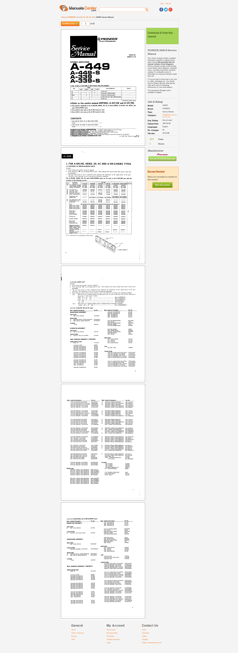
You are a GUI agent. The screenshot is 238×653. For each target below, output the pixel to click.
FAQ (73, 639)
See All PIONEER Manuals (162, 158)
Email (144, 630)
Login (162, 3)
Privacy (74, 636)
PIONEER (71, 17)
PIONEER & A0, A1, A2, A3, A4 (170, 116)
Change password (113, 639)
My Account (111, 630)
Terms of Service (77, 633)
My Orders (110, 636)
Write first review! (162, 185)
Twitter (144, 636)
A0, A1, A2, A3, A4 (87, 17)
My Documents (112, 633)
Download (68, 23)
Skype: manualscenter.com (152, 643)
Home (63, 17)
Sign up (168, 3)
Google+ (145, 639)
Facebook (145, 633)
